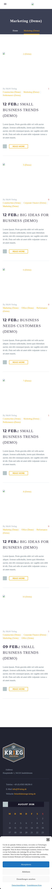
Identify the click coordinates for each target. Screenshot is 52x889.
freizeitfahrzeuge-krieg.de (25, 794)
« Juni (5, 804)
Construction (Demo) (12, 92)
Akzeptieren (26, 864)
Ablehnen (26, 872)
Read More (19, 146)
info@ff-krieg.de (19, 789)
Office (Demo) (27, 308)
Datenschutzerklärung (18, 885)
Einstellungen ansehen (26, 879)
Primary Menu (5, 4)
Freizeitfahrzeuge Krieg (34, 885)
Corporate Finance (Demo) (34, 203)
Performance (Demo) (12, 95)
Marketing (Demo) (31, 92)
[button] (48, 839)
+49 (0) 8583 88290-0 (22, 784)
